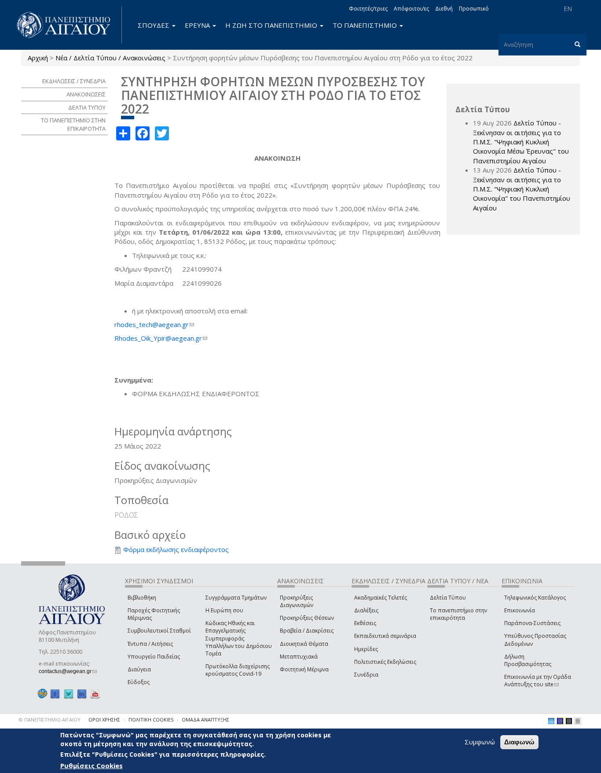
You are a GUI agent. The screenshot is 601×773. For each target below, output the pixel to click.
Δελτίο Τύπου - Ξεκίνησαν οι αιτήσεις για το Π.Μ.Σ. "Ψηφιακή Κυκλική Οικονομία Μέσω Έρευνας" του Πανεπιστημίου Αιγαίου (521, 141)
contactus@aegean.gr (68, 671)
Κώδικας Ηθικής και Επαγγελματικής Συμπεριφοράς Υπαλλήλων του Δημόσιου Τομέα (238, 638)
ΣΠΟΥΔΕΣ (154, 25)
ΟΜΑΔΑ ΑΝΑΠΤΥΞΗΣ (205, 719)
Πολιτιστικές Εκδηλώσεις (385, 662)
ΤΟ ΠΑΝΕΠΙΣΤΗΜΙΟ (366, 25)
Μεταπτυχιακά (299, 656)
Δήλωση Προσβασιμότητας (527, 660)
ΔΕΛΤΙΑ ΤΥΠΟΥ (87, 107)
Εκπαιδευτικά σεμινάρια (385, 636)
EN (568, 8)
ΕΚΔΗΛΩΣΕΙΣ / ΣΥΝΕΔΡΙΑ (74, 81)
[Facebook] (55, 693)
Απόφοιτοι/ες (411, 8)
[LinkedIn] (82, 693)
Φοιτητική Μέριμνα (304, 669)
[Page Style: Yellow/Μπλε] (560, 721)
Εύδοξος (139, 682)
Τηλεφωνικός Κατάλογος (535, 597)
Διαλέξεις (366, 610)
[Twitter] (68, 693)
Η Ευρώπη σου (224, 610)
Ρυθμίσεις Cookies (91, 765)
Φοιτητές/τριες (368, 8)
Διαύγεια (139, 669)
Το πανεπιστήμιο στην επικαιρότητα (458, 614)
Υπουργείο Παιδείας (154, 656)
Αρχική (38, 57)
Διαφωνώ (519, 742)
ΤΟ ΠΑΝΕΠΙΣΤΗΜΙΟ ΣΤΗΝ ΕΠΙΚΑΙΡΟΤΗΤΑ (73, 124)
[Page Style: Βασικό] (551, 721)
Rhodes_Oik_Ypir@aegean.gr (160, 338)
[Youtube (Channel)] (95, 693)
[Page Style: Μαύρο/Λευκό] (577, 721)
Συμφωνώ (480, 741)
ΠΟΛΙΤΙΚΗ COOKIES (150, 719)
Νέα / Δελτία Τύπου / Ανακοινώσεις (110, 57)
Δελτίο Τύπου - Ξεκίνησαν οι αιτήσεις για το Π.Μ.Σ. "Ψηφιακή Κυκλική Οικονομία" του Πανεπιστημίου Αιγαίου (521, 189)
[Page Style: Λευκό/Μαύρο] (568, 721)
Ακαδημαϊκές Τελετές (380, 597)
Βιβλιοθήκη (142, 597)
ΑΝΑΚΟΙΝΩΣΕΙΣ (86, 94)
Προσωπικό (474, 8)
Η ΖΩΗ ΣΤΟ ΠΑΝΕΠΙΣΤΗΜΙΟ (272, 25)
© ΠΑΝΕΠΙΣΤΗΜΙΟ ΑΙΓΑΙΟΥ (50, 719)
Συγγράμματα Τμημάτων (236, 597)
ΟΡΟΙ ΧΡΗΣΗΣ (104, 719)
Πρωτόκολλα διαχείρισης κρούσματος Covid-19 (237, 670)
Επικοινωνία (519, 610)
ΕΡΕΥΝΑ (198, 25)
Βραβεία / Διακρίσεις (306, 630)
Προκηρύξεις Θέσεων (307, 618)
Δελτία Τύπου (448, 597)
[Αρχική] (68, 25)
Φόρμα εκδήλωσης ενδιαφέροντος (176, 549)
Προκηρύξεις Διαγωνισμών (296, 601)
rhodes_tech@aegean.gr (154, 324)
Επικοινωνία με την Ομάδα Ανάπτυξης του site (537, 680)
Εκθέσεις (365, 623)
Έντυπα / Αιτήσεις (150, 644)
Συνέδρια (366, 674)
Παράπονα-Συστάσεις (532, 623)
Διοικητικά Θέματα (304, 644)
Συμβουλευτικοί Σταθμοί (159, 630)
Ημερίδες (366, 649)
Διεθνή (444, 8)
